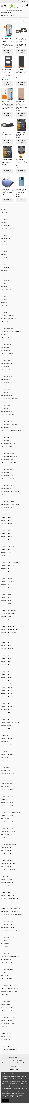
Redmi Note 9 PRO (7, 411)
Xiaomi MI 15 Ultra (7, 706)
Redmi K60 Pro (6, 905)
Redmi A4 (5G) (6, 709)
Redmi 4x (4, 257)
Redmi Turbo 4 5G (7, 962)
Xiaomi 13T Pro (6, 716)
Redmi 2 (4, 241)
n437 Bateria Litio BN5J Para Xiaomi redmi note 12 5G (7, 161)
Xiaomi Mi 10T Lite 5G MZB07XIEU (11, 629)
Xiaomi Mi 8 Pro (6, 591)
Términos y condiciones (9, 1062)
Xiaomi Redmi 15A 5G (8, 1036)
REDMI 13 (4, 261)
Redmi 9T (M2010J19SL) (8, 315)
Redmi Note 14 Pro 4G (8, 924)
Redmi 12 (4, 334)
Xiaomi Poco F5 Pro (7, 802)
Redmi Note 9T (6, 405)
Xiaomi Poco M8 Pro (7, 1043)
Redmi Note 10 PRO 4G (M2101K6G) (11, 430)
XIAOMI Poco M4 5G (7, 860)
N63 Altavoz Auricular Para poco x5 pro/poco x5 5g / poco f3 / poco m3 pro (21, 162)
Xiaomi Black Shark (7, 882)
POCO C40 (5, 876)
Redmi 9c (4, 312)
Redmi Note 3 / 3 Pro (8, 354)
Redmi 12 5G (5, 338)
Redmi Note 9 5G (7, 402)
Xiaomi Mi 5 (5, 568)
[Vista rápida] (12, 27)
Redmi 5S (4, 277)
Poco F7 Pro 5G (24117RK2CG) (10, 988)
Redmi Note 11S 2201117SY (9, 463)
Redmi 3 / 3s (5, 248)
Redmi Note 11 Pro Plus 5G (9, 456)
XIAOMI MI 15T (6, 975)
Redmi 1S (4, 216)
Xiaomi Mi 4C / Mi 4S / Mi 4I (10, 562)
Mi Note (4, 751)
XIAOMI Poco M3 (6, 850)
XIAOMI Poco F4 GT (7, 796)
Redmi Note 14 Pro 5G (8, 927)
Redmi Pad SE (6, 514)
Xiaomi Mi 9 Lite (6, 604)
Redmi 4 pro (5, 267)
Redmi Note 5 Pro (7, 376)
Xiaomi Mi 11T (6, 655)
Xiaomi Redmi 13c (7, 745)
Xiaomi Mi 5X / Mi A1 (8, 581)
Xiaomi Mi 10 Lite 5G (8, 626)
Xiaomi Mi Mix (6, 530)
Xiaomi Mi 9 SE (6, 607)
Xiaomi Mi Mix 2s (7, 536)
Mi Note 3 (5, 761)
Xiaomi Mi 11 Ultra (7, 661)
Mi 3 (3, 555)
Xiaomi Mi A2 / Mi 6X (8, 546)
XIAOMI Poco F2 (6, 780)
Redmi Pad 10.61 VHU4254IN (10, 898)
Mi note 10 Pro (6, 770)
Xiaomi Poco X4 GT (7, 828)
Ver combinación (7, 83)
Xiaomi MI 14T (6, 729)
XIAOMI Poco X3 (6, 818)
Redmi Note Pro (6, 344)
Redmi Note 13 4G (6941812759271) (11, 911)
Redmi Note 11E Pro (7, 459)
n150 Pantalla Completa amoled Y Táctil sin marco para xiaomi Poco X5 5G (21, 72)
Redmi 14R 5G (6, 1001)
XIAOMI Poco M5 (6, 866)
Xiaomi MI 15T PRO (7, 1020)
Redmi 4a (4, 254)
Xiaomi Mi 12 (5, 671)
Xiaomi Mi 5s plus (7, 578)
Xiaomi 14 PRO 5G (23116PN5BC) (11, 722)
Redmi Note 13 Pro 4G (8, 507)
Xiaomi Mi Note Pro (7, 754)
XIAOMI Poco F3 (6, 786)
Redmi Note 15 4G (7, 1011)
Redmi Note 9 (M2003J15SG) (10, 398)
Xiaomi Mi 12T (6, 674)
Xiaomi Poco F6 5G (7, 805)
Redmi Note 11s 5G (7, 466)
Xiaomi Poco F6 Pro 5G (8, 809)
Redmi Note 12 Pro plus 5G (9, 498)
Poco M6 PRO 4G (6, 873)
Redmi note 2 (6, 350)
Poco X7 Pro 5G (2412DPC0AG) (10, 956)
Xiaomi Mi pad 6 (6, 892)
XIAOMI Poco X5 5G (7, 834)
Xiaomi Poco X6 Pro (7, 841)
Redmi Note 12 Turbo (8, 501)
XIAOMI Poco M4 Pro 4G (8, 857)
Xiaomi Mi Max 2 (7, 523)
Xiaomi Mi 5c (6, 571)
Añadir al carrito (8, 51)
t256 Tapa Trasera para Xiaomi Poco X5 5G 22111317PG (21, 191)
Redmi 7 (4, 293)
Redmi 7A (4, 296)
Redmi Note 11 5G (7, 446)
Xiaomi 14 (5, 741)
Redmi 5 (4, 270)
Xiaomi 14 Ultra (6, 725)
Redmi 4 (4, 251)
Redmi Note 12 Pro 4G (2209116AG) (11, 491)
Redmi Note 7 (6, 386)
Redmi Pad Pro (6, 1030)
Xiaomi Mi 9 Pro (6, 616)
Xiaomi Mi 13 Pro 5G (7, 696)
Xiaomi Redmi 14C (7, 748)
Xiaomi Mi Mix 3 (6, 539)
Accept (6, 1100)
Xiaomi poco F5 (6, 799)
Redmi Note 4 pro (7, 363)
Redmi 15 (4, 972)
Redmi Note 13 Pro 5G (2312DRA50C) (12, 914)
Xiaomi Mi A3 (6, 549)
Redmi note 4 (6, 357)
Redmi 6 (4, 283)
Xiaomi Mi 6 (5, 584)
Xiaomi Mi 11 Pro (6, 652)
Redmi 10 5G (5, 325)
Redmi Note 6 (6, 379)
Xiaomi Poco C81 (6, 1033)
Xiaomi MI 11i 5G (6, 642)
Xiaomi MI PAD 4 (7, 886)
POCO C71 (4, 998)
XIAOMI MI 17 (6, 735)
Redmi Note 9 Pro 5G (8, 414)
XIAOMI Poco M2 (6, 847)
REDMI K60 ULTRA (7, 1007)
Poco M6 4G (5, 943)
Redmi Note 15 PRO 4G (8, 1023)
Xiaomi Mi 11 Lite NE (7, 648)
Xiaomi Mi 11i (6, 639)
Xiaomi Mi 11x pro (7, 668)
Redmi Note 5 (6, 366)
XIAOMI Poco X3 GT (7, 821)
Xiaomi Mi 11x (6, 664)
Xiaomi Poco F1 (6, 777)
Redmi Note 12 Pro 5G (8, 495)
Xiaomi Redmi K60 (7, 902)
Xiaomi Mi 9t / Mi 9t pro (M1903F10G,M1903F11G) (9, 611)
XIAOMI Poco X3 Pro (7, 825)
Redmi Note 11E (6, 440)
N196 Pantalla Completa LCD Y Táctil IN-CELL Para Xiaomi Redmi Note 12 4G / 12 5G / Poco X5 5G (21, 105)
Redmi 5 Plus (6, 280)
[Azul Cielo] (7, 79)
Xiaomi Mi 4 (5, 559)
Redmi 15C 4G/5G (7, 978)
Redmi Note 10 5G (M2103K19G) (10, 424)
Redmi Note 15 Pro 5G (8, 937)
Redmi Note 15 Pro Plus (8, 1017)
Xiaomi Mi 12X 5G (7, 687)
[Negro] (2, 79)
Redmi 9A (5, 309)
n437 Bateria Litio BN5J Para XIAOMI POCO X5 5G (21, 134)
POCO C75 (5, 995)
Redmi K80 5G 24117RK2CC (9, 1049)
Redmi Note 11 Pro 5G (8, 453)
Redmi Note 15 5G (7, 1014)
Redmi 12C (5, 341)
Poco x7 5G (5, 950)
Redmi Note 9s (6, 408)
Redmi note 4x (6, 360)
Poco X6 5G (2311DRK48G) (9, 844)
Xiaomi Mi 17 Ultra (7, 738)
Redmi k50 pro (6, 238)
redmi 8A (4, 302)
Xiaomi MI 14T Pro (7, 732)
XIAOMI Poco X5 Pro (7, 837)
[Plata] (5, 79)
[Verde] (19, 196)
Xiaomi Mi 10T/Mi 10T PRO (9, 632)
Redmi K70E (5, 940)
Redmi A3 (5, 232)
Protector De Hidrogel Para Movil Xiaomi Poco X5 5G (7, 191)
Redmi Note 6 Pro (7, 382)
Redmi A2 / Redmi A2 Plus (9, 229)
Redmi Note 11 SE (7, 469)
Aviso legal (18, 1060)
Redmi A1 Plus (6, 225)
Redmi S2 (5, 219)
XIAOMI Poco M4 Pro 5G (8, 863)
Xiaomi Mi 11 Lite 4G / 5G (9, 645)
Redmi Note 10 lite (7, 437)
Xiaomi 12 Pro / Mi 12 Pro (9, 684)
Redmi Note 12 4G (7, 482)
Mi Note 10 (5, 764)
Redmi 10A (5, 321)
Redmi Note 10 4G (7, 421)
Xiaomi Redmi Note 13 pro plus (11, 908)
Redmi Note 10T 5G (7, 969)
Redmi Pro (5, 213)
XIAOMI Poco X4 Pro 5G (8, 831)
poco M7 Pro (5, 946)
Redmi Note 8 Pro (7, 395)
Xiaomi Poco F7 (6, 982)
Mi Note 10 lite (6, 767)
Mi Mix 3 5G (5, 543)
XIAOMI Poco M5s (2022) (9, 870)
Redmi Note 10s (6, 427)
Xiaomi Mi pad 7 (6, 1046)
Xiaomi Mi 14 (5, 719)
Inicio (7, 1060)
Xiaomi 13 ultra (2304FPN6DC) (10, 700)
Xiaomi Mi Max (6, 520)
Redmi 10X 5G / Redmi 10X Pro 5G (11, 331)
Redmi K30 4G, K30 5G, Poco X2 (11, 812)
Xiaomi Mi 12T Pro (7, 677)
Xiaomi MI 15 (5, 703)
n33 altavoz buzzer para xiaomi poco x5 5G (7, 134)
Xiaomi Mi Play (6, 517)
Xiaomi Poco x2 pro (7, 815)
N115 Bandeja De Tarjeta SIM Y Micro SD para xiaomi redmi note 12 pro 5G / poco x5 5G (7, 72)
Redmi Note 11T (6, 472)
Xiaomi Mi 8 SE (6, 597)
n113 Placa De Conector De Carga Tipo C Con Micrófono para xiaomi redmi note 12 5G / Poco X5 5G (21, 42)
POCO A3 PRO (6, 1004)
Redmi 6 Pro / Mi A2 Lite (9, 289)
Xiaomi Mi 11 (5, 636)
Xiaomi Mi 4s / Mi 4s (8, 565)
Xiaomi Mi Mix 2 (6, 533)
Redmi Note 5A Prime (8, 373)
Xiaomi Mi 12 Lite (7, 680)
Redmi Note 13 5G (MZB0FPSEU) (11, 504)
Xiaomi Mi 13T (6, 712)
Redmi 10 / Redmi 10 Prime (9, 318)
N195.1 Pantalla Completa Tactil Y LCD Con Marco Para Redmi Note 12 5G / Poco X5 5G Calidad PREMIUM (7, 105)
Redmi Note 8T (6, 392)
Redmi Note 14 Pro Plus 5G (9, 930)
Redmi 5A (4, 273)
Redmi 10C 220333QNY (8, 328)
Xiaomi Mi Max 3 (7, 527)
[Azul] (18, 196)
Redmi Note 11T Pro (7, 475)
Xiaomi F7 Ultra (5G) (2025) (9, 991)
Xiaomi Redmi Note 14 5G (9, 773)
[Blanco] (4, 79)
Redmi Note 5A (6, 370)
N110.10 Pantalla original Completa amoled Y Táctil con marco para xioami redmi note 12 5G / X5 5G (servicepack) (7, 42)
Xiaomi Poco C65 (7, 879)
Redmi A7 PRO (6, 1039)
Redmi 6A (5, 286)
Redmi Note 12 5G (7, 485)
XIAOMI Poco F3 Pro (7, 789)
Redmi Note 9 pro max (8, 418)
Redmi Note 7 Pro (7, 918)
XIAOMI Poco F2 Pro (7, 783)
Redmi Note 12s (6, 488)
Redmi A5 (4, 235)
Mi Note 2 (5, 757)
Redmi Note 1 (6, 347)
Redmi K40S (5, 953)
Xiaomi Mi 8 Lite (6, 594)
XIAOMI (2, 206)
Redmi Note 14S (6, 959)
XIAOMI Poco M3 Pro (8, 854)
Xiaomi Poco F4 (6, 793)
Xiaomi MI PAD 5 (6, 889)
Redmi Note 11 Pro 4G (8, 450)
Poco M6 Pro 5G (6, 934)
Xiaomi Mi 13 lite (7, 693)
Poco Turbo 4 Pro (6, 985)
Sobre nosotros (21, 1062)
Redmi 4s (4, 264)
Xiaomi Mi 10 (5, 620)
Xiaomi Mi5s (5, 575)
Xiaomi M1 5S (6, 966)
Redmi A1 (4, 222)
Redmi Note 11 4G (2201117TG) (10, 443)
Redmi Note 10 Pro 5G (8, 434)
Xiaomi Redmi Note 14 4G (9, 511)
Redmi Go (5, 209)
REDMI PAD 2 (5, 1027)
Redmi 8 (4, 299)
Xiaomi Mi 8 (5, 587)
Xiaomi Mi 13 (5, 690)
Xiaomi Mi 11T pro (7, 658)
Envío (12, 1060)
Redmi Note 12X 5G (7, 921)
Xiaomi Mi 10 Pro (7, 623)
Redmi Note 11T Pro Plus (8, 479)
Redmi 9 (4, 305)
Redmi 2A (5, 245)
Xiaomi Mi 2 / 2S (7, 552)
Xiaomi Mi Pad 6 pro (8, 895)
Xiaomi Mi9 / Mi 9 (7, 600)
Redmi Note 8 (6, 389)
